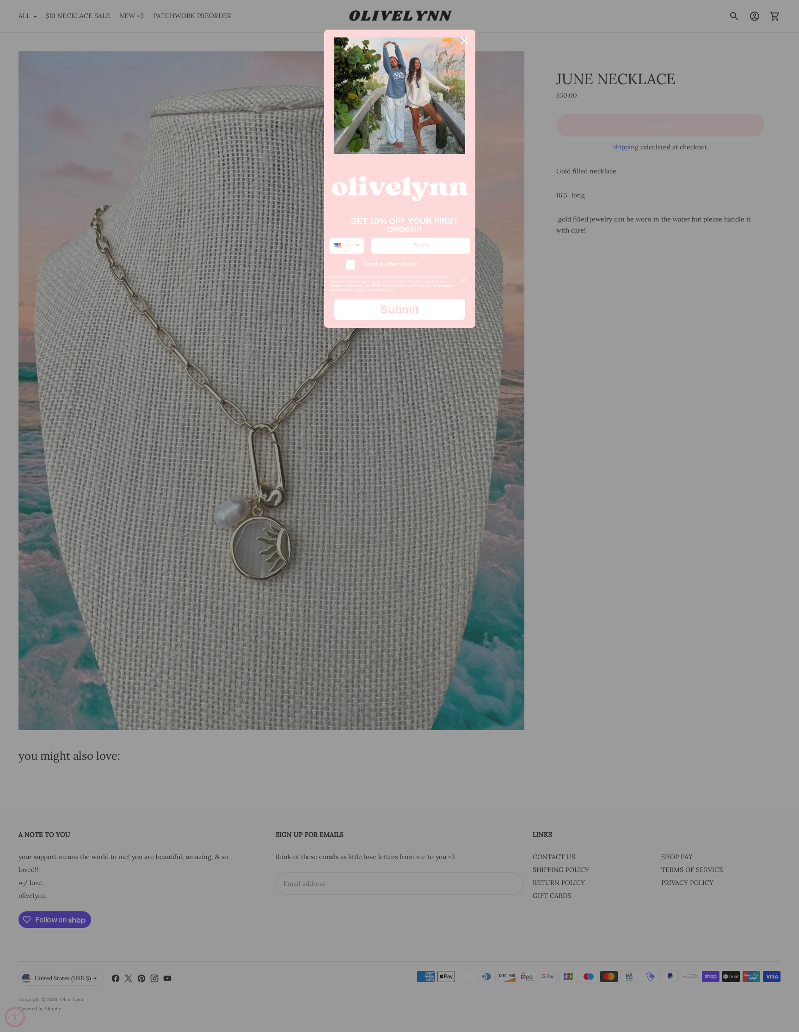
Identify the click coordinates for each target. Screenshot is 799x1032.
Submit (399, 309)
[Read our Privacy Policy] (464, 279)
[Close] (464, 41)
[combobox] (346, 245)
